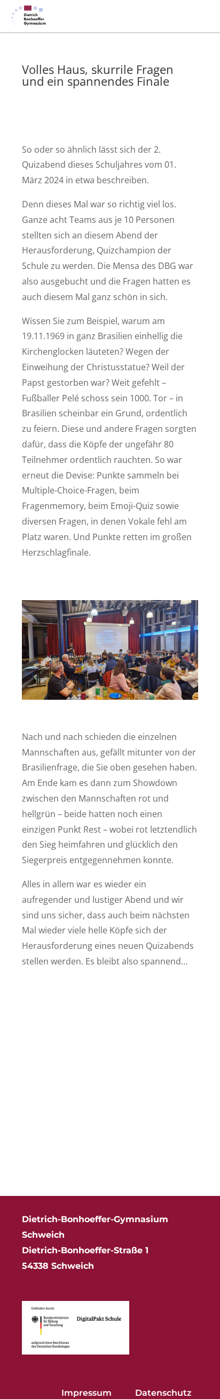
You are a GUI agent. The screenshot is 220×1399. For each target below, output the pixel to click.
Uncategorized (48, 115)
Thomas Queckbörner (75, 99)
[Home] (28, 16)
